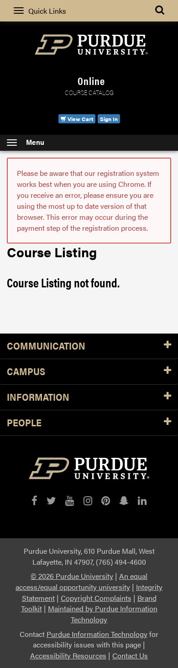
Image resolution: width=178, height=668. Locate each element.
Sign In (109, 119)
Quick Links (47, 10)
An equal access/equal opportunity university (81, 581)
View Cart (79, 119)
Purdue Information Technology (97, 634)
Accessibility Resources (68, 655)
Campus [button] (26, 371)
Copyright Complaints (96, 598)
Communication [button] (46, 346)
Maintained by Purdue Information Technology (102, 614)
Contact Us (130, 655)
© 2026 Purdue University (72, 576)
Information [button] (38, 397)
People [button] (24, 423)
